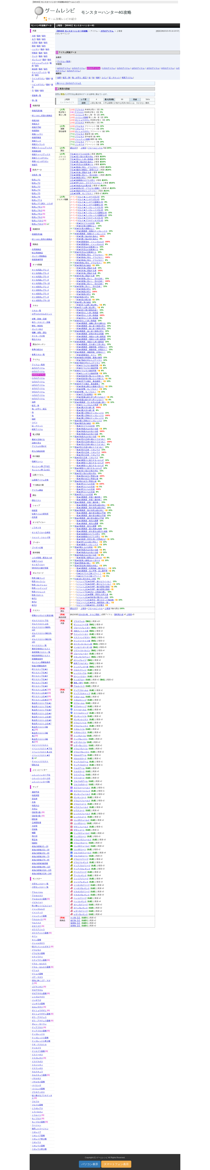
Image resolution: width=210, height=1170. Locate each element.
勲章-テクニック (38, 592)
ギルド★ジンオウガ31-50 (88, 197)
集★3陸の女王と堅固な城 (87, 476)
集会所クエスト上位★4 (41, 713)
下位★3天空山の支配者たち (81, 164)
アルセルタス (37, 895)
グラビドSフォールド (82, 840)
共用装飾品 (36, 249)
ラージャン (36, 1125)
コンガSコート (80, 823)
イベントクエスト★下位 (42, 748)
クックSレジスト (81, 739)
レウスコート (79, 810)
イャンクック (37, 912)
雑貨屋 (34, 510)
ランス (34, 56)
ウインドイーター (81, 634)
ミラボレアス (37, 1108)
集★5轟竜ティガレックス (87, 545)
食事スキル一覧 (38, 354)
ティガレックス (38, 1034)
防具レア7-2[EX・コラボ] (42, 204)
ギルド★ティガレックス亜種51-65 (92, 215)
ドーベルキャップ (81, 713)
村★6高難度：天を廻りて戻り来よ (91, 344)
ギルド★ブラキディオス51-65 (90, 220)
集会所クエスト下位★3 (41, 710)
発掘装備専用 (37, 259)
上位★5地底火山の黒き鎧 (80, 186)
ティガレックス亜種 (40, 1038)
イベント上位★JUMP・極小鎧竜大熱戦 (93, 587)
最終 (39, 36)
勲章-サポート (38, 595)
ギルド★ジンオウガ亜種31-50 (90, 202)
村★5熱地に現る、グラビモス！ (90, 255)
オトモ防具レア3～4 (40, 290)
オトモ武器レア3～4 (40, 273)
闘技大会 (35, 765)
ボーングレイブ (80, 660)
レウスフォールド (81, 807)
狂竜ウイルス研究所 (40, 514)
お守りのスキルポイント (42, 314)
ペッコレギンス (80, 901)
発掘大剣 (35, 120)
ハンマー (35, 49)
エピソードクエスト (40, 745)
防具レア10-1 (37, 221)
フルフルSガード (81, 784)
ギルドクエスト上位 (40, 624)
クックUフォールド (82, 833)
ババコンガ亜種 (81, 117)
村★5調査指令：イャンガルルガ (90, 242)
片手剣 (34, 42)
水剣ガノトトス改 (81, 631)
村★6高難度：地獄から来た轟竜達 (91, 336)
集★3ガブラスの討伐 (86, 426)
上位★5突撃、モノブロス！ (81, 193)
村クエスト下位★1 (40, 669)
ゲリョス (35, 970)
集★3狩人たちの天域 (86, 484)
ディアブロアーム (81, 762)
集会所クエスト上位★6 (41, 720)
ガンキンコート (80, 797)
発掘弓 (34, 165)
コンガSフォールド (82, 820)
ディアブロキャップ (82, 693)
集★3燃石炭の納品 (83, 423)
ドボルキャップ (80, 700)
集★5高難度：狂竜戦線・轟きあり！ (92, 568)
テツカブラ (36, 1048)
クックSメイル (80, 736)
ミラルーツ (36, 1115)
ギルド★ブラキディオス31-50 (90, 218)
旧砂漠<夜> (36, 816)
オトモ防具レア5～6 (40, 294)
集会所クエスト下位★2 (41, 706)
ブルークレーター (81, 654)
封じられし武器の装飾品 (42, 115)
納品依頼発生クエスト (41, 655)
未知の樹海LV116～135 (41, 870)
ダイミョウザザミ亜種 (41, 1014)
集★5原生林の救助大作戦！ (86, 566)
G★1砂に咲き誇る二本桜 (85, 579)
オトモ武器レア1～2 (40, 270)
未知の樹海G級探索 (40, 863)
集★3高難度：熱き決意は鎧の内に (91, 505)
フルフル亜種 (37, 1105)
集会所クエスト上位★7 (41, 724)
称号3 (34, 605)
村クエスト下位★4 (40, 679)
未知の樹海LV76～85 (40, 860)
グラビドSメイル (81, 749)
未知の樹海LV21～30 (40, 850)
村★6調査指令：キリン (86, 355)
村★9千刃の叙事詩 (85, 394)
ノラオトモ (36, 527)
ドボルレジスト (80, 732)
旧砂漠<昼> (36, 812)
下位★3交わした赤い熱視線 (81, 159)
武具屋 (34, 517)
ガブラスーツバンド (82, 791)
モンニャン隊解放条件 (41, 662)
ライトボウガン (38, 78)
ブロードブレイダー (82, 628)
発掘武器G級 (37, 111)
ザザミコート (79, 830)
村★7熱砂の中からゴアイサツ (89, 360)
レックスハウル (80, 673)
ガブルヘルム (79, 703)
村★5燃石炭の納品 (83, 265)
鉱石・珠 (66, 78)
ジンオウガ (79, 144)
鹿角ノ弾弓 (78, 683)
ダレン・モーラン (39, 1024)
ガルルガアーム (80, 755)
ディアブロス (37, 1027)
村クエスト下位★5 (40, 683)
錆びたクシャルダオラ (41, 946)
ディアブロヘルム (81, 690)
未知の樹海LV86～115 (41, 867)
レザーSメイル (80, 742)
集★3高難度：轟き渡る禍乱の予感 (91, 513)
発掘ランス (36, 141)
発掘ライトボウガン (40, 158)
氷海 (34, 802)
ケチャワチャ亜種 (39, 960)
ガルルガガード (80, 758)
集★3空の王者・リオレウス (88, 450)
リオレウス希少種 (39, 1149)
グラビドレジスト (81, 726)
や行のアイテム (167, 68)
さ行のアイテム (107, 31)
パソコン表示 (89, 1164)
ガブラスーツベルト (82, 788)
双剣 (34, 46)
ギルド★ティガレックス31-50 (90, 207)
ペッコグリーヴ (80, 898)
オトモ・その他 (38, 336)
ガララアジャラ (38, 929)
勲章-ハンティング (39, 588)
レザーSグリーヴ (81, 911)
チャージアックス (39, 72)
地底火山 (35, 805)
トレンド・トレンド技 (41, 537)
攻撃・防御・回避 (39, 319)
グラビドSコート (81, 843)
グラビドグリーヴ (81, 859)
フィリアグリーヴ (81, 879)
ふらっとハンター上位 (41, 778)
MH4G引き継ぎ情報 (40, 568)
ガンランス (36, 60)
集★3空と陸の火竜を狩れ (87, 471)
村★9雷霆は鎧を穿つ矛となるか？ (91, 397)
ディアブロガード (81, 765)
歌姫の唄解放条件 (39, 666)
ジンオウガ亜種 (38, 1004)
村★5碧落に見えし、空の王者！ (90, 279)
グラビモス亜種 (38, 953)
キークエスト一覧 (39, 645)
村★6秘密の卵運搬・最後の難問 (88, 358)
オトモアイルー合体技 (41, 532)
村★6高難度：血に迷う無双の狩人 (91, 326)
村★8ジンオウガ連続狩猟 (87, 373)
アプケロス (79, 109)
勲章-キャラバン (38, 581)
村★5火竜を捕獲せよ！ (86, 226)
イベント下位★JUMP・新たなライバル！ (94, 581)
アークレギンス (80, 875)
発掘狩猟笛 (36, 137)
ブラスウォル (79, 621)
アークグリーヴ (80, 872)
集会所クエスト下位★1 (41, 703)
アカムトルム (37, 892)
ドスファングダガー (82, 637)
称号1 (34, 598)
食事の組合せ (37, 349)
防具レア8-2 (37, 210)
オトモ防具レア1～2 (40, 287)
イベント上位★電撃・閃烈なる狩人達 (92, 594)
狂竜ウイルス (37, 561)
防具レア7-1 (37, 200)
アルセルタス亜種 (39, 899)
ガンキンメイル (80, 716)
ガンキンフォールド (82, 794)
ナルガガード (79, 771)
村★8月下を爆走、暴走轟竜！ (89, 381)
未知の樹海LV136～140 (42, 874)
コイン (104, 78)
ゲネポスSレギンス (82, 895)
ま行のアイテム (152, 68)
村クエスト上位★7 (40, 690)
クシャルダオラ (38, 943)
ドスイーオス (37, 1055)
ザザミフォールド (81, 827)
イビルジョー (37, 902)
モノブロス (36, 1118)
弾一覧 (34, 100)
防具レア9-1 (37, 214)
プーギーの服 (37, 547)
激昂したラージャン (40, 1129)
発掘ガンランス (38, 144)
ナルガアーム (79, 768)
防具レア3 (36, 187)
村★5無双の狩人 (84, 289)
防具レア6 (36, 197)
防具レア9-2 (37, 217)
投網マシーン (37, 461)
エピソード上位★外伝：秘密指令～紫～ (93, 602)
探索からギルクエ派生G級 (42, 615)
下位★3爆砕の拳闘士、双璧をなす (84, 170)
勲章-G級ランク (38, 578)
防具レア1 (36, 180)
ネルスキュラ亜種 (39, 1075)
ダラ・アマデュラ (39, 1017)
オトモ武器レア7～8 (40, 280)
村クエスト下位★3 (40, 676)
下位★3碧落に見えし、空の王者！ (84, 175)
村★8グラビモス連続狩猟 (87, 365)
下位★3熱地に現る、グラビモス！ (84, 167)
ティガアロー (79, 680)
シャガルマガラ (38, 997)
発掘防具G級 (37, 234)
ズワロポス (79, 123)
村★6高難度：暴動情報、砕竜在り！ (92, 347)
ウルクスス (36, 923)
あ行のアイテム (63, 68)
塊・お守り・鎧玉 (79, 78)
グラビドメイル (80, 723)
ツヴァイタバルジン (82, 650)
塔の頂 (34, 836)
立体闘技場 (36, 822)
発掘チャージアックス (41, 154)
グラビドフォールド (82, 801)
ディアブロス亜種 (39, 1031)
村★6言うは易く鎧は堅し (87, 305)
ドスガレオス (37, 1058)
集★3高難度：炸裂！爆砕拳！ (89, 497)
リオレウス (79, 129)
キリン (34, 936)
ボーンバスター (80, 676)
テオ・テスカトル (39, 1044)
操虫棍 (34, 69)
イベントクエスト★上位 (42, 752)
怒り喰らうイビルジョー (42, 906)
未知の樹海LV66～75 (40, 856)
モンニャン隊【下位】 (41, 466)
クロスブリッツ (80, 670)
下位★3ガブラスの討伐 (79, 154)
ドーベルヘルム (80, 710)
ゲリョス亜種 (37, 974)
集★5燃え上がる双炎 (84, 547)
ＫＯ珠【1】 (75, 918)
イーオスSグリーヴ (82, 885)
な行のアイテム (123, 68)
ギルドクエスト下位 (40, 620)
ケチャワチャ (37, 957)
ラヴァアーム (79, 775)
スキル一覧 (36, 310)
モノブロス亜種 (38, 1122)
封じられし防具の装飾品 (42, 239)
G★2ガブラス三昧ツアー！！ (89, 573)
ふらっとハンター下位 (41, 775)
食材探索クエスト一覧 (41, 652)
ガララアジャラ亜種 (40, 933)
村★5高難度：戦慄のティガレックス (92, 231)
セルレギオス (37, 1007)
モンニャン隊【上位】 (41, 470)
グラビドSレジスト (82, 752)
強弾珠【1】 (75, 923)
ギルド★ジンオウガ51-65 (88, 199)
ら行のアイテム (38, 395)
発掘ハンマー (37, 134)
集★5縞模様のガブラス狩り (88, 534)
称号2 (34, 602)
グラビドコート (80, 804)
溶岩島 (34, 829)
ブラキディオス (38, 1092)
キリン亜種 (36, 940)
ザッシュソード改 (81, 624)
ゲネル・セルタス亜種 (41, 967)
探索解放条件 (37, 659)
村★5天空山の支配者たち (87, 247)
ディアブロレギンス (82, 869)
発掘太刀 (35, 124)
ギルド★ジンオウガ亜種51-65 (90, 205)
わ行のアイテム (73, 71)
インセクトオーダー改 (83, 647)
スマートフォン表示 (116, 1164)
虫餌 (59, 78)
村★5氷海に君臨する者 (86, 268)
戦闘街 (34, 843)
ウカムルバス (37, 919)
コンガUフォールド (82, 846)
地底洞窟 (35, 795)
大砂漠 (34, 826)
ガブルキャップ (80, 706)
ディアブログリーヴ (82, 866)
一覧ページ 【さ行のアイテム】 (68, 83)
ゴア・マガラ (37, 977)
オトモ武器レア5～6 (40, 277)
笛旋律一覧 (36, 95)
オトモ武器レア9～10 (41, 283)
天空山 (34, 809)
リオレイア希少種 (39, 1139)
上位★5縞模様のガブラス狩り (82, 180)
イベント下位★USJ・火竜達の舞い (91, 592)
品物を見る (36, 443)
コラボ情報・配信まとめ (42, 558)
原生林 (34, 799)
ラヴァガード (79, 778)
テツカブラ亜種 (38, 1051)
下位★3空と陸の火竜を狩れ (81, 157)
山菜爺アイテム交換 (40, 480)
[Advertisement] (118, 42)
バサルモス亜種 (38, 1082)
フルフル (35, 1101)
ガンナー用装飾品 (39, 256)
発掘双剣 (35, 131)
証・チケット (114, 78)
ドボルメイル (79, 729)
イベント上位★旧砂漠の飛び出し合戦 (92, 597)
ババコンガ (79, 115)
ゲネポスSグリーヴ (82, 891)
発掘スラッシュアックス (42, 148)
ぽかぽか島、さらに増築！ (90, 614)
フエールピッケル (95, 148)
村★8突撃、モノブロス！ (87, 389)
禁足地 (34, 840)
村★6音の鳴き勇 (84, 300)
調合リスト (36, 500)
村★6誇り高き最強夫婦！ (87, 310)
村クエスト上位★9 (40, 696)
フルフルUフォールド (83, 853)
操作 (44, 36)
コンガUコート (80, 849)
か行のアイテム (78, 68)
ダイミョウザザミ (82, 120)
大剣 (34, 36)
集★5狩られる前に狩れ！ (87, 542)
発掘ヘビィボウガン (40, 161)
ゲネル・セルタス (39, 964)
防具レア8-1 (37, 207)
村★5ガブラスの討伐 (86, 223)
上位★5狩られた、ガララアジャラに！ (86, 183)
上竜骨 (83, 148)
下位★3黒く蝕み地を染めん (81, 162)
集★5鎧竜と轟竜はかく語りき (89, 558)
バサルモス (36, 1078)
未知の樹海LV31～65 (40, 853)
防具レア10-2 (37, 224)
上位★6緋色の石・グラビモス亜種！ (85, 188)
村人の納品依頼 (38, 451)
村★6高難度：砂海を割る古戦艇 (90, 334)
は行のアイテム (138, 68)
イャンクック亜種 (82, 139)
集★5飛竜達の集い (83, 563)
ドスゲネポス (37, 1061)
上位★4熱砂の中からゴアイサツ (83, 191)
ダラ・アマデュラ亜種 (41, 1021)
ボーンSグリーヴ (81, 905)
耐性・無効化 (37, 326)
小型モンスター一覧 (40, 887)
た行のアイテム (108, 68)
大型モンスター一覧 (40, 884)
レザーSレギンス (81, 914)
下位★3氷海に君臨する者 (80, 172)
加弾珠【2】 (75, 926)
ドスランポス (37, 1068)
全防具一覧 (36, 175)
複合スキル (36, 339)
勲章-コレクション (39, 585)
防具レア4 (36, 190)
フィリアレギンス (81, 882)
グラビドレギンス (81, 862)
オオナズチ (36, 926)
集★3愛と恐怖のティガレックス (90, 413)
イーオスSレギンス (82, 888)
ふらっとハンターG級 (41, 782)
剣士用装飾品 (37, 253)
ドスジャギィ (37, 1065)
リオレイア (36, 1132)
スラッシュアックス (40, 63)
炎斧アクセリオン (81, 663)
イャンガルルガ (38, 909)
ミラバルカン (37, 1112)
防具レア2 (36, 183)
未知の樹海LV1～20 (40, 846)
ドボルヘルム (79, 697)
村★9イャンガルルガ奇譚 (87, 405)
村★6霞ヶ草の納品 (83, 302)
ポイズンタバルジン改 (83, 644)
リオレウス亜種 (38, 1146)
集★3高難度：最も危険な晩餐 (89, 529)
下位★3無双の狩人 (78, 178)
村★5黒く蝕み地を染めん (87, 236)
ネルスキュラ (37, 1072)
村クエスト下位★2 (40, 673)
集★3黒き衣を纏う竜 (86, 407)
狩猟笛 (34, 53)
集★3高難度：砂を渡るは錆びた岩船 (92, 531)
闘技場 (34, 819)
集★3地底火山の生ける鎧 (87, 429)
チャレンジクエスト (40, 761)
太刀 (34, 39)
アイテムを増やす (39, 446)
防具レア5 (36, 193)
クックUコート (80, 836)
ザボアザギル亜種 (39, 993)
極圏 (34, 833)
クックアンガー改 (81, 667)
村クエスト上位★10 (40, 700)
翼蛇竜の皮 (118, 614)
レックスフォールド (82, 814)
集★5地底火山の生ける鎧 (87, 550)
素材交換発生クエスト (41, 649)
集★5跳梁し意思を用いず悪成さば (91, 539)
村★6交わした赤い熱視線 (87, 313)
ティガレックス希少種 (41, 1041)
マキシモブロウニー (82, 657)
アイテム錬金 (37, 490)
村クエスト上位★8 (40, 693)
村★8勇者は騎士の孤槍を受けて (90, 386)
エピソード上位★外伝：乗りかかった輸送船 (95, 600)
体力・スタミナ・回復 (41, 322)
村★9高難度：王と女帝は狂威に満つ (90, 402)
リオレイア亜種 (38, 1136)
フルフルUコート (81, 856)
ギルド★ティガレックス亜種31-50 (92, 213)
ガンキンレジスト (81, 719)
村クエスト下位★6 (40, 686)
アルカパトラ (79, 686)
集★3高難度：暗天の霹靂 (87, 521)
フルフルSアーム (81, 781)
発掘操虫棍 (36, 151)
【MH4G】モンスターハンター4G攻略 (72, 31)
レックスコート (80, 817)
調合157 (73, 148)
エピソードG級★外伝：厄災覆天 (90, 605)
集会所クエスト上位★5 (41, 717)
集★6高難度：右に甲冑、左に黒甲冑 (92, 571)
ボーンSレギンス (81, 908)
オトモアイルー (38, 564)
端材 (98, 78)
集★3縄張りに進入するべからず (90, 460)
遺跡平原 (35, 792)
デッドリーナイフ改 (82, 641)
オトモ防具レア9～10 (41, 300)
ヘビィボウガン (38, 84)
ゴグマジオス (37, 987)
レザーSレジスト (81, 745)
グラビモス (79, 126)
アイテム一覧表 (63, 61)
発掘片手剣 (36, 127)
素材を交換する (38, 439)
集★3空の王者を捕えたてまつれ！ (91, 439)
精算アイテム (127, 78)
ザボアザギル (37, 990)
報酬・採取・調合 (39, 332)
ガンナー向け (37, 329)
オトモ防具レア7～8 (40, 297)
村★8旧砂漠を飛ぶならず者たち (90, 376)
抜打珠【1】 (75, 920)
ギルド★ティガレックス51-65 (90, 210)
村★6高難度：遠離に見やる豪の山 (91, 323)
